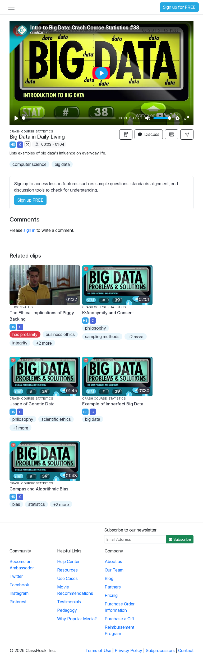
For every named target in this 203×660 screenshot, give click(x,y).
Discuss (151, 134)
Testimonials (69, 601)
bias (16, 504)
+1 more (20, 428)
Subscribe (181, 539)
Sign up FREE (30, 200)
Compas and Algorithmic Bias (39, 488)
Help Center (68, 561)
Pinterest (18, 601)
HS (13, 145)
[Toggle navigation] (11, 7)
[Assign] (125, 134)
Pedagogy (67, 610)
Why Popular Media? (77, 618)
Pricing (111, 595)
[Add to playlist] (171, 134)
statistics (36, 504)
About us (113, 561)
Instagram (19, 593)
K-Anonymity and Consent (108, 312)
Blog (109, 578)
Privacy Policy (128, 650)
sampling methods (102, 336)
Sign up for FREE (179, 7)
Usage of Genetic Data (32, 403)
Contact (185, 650)
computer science (29, 164)
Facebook (19, 584)
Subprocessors (160, 650)
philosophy (95, 328)
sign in (29, 230)
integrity (19, 342)
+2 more (44, 343)
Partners (113, 587)
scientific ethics (56, 419)
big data (62, 164)
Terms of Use (98, 650)
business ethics (60, 334)
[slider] (69, 118)
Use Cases (67, 578)
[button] (186, 134)
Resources (67, 570)
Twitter (16, 576)
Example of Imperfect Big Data (112, 403)
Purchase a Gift (119, 618)
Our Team (114, 570)
